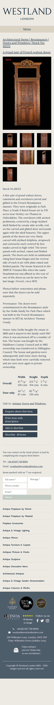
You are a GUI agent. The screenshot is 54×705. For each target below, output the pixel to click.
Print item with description (14, 419)
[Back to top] (48, 699)
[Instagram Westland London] (47, 621)
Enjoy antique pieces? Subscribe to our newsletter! (31, 650)
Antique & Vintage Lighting (16, 530)
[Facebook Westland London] (38, 621)
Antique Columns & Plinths (16, 588)
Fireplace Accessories (13, 523)
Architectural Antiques (13, 573)
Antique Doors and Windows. (29, 403)
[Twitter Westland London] (42, 621)
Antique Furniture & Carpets (16, 545)
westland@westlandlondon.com (26, 466)
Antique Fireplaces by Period (17, 509)
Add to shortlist (14, 428)
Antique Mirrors (10, 537)
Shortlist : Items (15, 434)
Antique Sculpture (11, 559)
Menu (27, 29)
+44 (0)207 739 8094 (17, 461)
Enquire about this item (19, 411)
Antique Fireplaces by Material (18, 516)
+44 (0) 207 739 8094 (27, 628)
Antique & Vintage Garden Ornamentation (23, 581)
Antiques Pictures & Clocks (16, 552)
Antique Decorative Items (15, 566)
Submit (8, 497)
